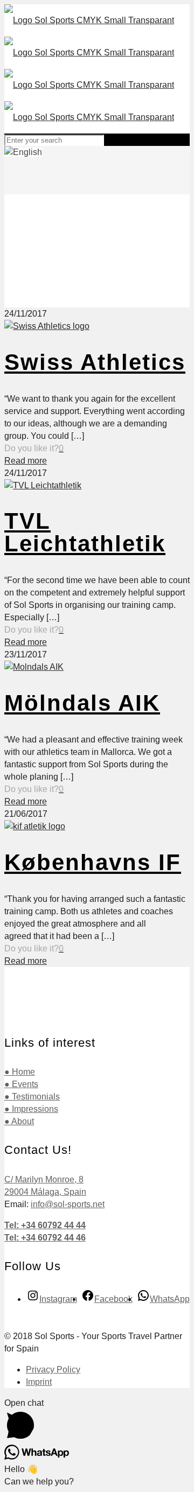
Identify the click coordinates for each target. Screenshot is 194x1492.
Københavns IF (92, 862)
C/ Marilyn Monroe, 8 (44, 1179)
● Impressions (31, 1108)
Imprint (39, 1381)
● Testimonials (32, 1096)
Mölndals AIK (82, 703)
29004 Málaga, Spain (45, 1191)
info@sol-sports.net (68, 1204)
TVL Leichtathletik (84, 532)
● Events (21, 1084)
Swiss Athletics (94, 362)
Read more (25, 460)
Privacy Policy (53, 1369)
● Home (19, 1071)
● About (19, 1121)
